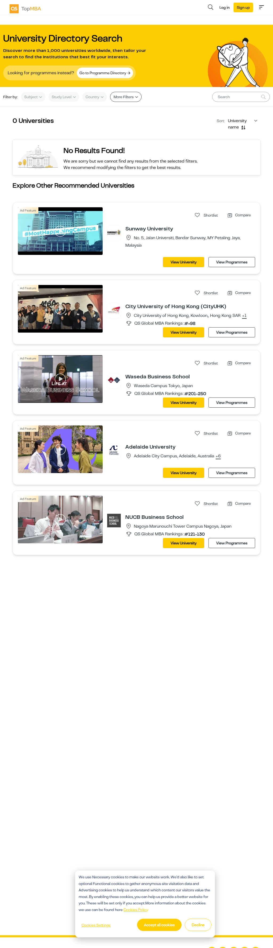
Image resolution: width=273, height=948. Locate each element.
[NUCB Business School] (114, 520)
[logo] (25, 8)
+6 (218, 456)
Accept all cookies (159, 924)
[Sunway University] (114, 232)
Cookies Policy (135, 909)
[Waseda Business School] (114, 380)
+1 (244, 316)
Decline (198, 924)
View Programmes (231, 262)
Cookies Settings (96, 925)
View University (183, 262)
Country (93, 96)
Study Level (62, 96)
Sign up (243, 7)
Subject (31, 96)
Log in (224, 7)
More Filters (124, 96)
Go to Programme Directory (103, 73)
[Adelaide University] (114, 450)
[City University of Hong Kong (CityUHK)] (114, 309)
